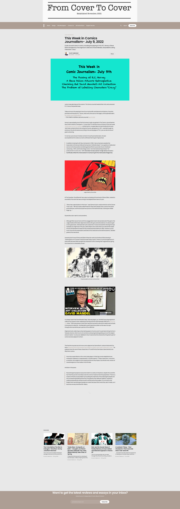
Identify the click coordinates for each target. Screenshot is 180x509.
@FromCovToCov (80, 25)
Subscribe (132, 25)
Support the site (90, 25)
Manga (53, 25)
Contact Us (71, 25)
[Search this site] (121, 25)
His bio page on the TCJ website (73, 126)
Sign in (125, 25)
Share (112, 54)
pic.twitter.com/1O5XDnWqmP (73, 115)
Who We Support (61, 25)
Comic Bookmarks (69, 34)
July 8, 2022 (92, 117)
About (48, 25)
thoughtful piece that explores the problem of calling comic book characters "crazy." (90, 347)
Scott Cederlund (73, 53)
